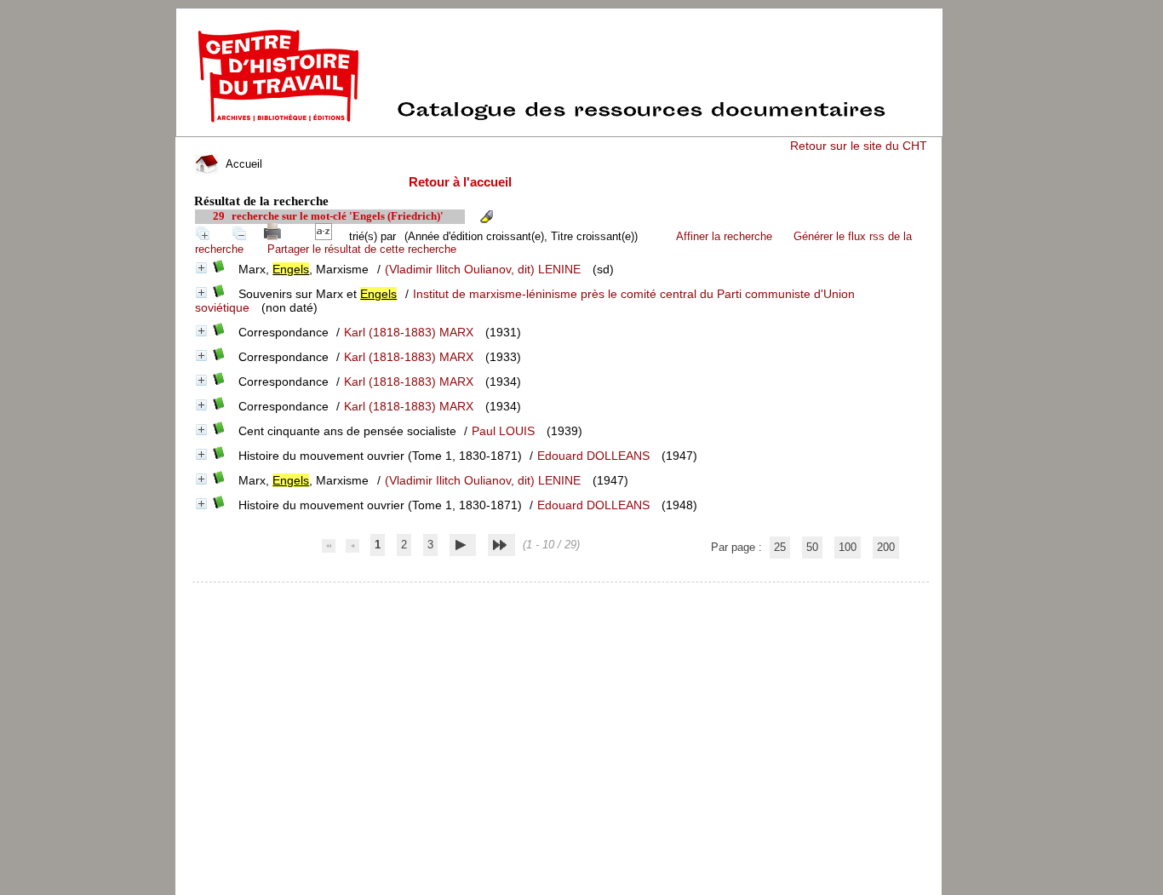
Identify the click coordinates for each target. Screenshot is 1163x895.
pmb (561, 593)
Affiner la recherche (724, 236)
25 (780, 547)
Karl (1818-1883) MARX (408, 332)
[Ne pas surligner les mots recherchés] (486, 216)
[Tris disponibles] (327, 236)
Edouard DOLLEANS (593, 455)
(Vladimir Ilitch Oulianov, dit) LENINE (483, 269)
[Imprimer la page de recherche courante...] (276, 236)
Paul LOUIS (503, 431)
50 (812, 547)
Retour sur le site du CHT (858, 145)
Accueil (242, 164)
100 (847, 547)
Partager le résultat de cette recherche (361, 249)
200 (886, 547)
